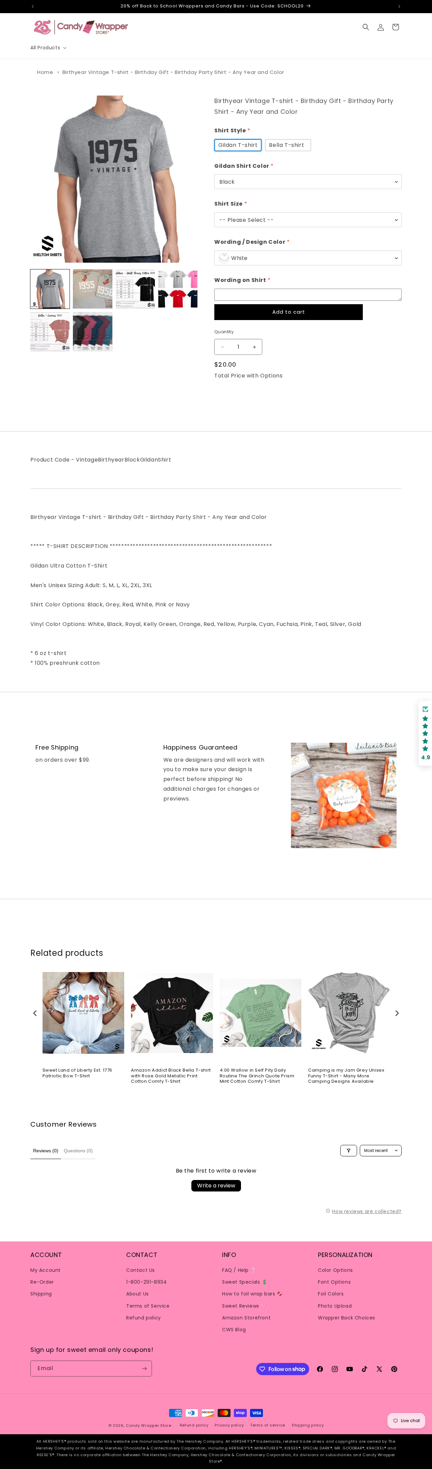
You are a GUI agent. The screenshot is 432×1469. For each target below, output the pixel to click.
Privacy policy (229, 1425)
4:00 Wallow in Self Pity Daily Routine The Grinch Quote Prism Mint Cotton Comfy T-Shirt (257, 1076)
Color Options (335, 1270)
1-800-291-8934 (146, 1282)
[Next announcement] (399, 6)
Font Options (334, 1282)
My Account (45, 1270)
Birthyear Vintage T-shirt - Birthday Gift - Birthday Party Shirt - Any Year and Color (173, 72)
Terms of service (267, 1425)
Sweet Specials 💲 (245, 1282)
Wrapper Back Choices (346, 1317)
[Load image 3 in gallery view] (135, 289)
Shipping (41, 1293)
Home (45, 72)
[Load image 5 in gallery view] (50, 331)
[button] (47, 48)
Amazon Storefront (246, 1317)
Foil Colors (331, 1293)
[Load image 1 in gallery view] (50, 289)
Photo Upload (335, 1306)
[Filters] (348, 1150)
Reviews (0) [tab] (45, 1150)
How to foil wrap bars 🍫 (252, 1293)
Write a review (216, 1185)
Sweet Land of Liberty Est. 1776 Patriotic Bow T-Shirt (78, 1073)
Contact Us (140, 1270)
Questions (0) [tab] (78, 1150)
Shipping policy (308, 1425)
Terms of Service (148, 1306)
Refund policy (143, 1317)
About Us (137, 1293)
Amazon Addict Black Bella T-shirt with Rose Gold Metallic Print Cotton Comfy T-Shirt (171, 1076)
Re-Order (42, 1282)
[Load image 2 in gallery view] (92, 289)
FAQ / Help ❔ (239, 1270)
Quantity (224, 332)
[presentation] (35, 1013)
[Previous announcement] (32, 6)
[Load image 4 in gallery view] (177, 289)
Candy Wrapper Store (148, 1425)
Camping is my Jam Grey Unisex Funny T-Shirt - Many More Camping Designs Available (346, 1076)
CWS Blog (234, 1329)
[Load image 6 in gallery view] (92, 331)
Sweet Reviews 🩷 (244, 1306)
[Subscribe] (144, 1368)
